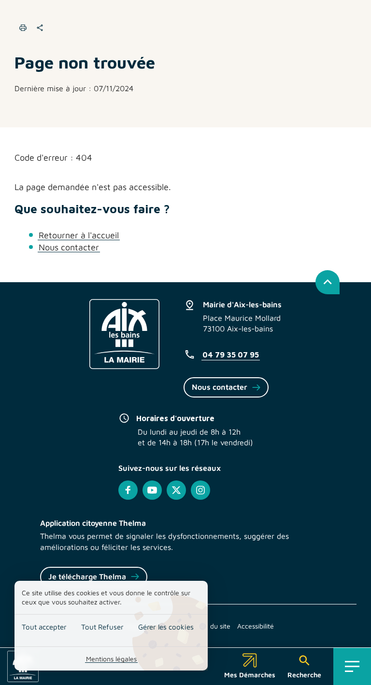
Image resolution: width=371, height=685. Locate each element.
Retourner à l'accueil (79, 235)
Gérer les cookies (166, 627)
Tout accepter (44, 627)
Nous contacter (69, 247)
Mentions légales (111, 659)
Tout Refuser (102, 627)
